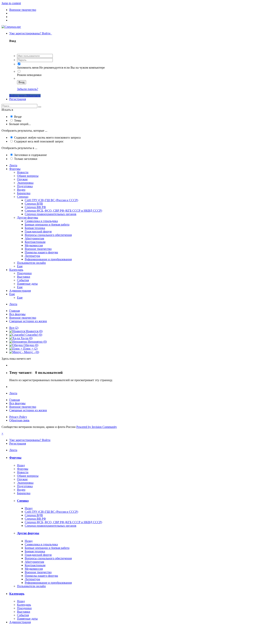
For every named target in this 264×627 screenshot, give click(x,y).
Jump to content (11, 3)
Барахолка (23, 193)
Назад (21, 465)
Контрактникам (35, 242)
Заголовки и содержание (30, 155)
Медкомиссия (34, 245)
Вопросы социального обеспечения (48, 235)
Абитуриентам (34, 238)
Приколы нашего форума (41, 252)
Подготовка (25, 186)
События (23, 280)
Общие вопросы (27, 175)
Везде (18, 116)
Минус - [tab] (31, 352)
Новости (22, 172)
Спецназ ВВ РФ (35, 207)
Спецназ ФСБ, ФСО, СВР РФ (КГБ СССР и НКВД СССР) (63, 210)
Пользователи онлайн (31, 262)
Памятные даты (27, 283)
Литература (32, 255)
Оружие (22, 179)
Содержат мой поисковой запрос (39, 141)
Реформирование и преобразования (48, 259)
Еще (20, 266)
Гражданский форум (38, 231)
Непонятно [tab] (37, 341)
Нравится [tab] (34, 331)
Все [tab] (13, 327)
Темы (17, 120)
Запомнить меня (27, 67)
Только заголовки (25, 158)
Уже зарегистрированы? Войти (30, 33)
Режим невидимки (29, 75)
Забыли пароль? (27, 89)
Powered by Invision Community (96, 427)
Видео (21, 189)
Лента (13, 165)
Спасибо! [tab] (33, 334)
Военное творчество (38, 248)
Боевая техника (35, 228)
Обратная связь (19, 420)
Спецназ (22, 196)
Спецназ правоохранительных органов (50, 214)
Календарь (16, 269)
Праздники (24, 273)
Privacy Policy (18, 416)
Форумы (14, 168)
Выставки (23, 276)
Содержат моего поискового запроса (47, 137)
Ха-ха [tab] (26, 338)
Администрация (20, 290)
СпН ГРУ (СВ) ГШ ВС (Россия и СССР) (51, 200)
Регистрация (17, 99)
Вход (22, 82)
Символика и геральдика (41, 221)
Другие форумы (27, 217)
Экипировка (25, 182)
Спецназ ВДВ (34, 203)
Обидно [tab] (30, 345)
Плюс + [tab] (29, 348)
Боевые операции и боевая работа (47, 224)
